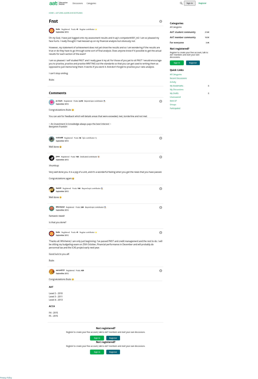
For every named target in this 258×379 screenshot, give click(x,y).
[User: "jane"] (51, 158)
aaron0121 (60, 270)
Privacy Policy (6, 377)
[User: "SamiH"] (51, 189)
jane (58, 156)
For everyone (189, 42)
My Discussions (176, 89)
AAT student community (189, 32)
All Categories (176, 27)
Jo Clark (59, 101)
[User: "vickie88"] (51, 139)
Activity (173, 82)
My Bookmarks (189, 85)
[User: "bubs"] (51, 30)
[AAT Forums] (58, 3)
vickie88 (59, 138)
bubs (58, 29)
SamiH (58, 188)
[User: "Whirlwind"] (51, 208)
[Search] (181, 3)
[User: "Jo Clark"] (51, 102)
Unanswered (175, 97)
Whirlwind (60, 207)
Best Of (173, 100)
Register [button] (113, 338)
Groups (173, 104)
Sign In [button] (97, 338)
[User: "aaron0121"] (51, 271)
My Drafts (189, 93)
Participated (175, 108)
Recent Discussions (178, 78)
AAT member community (189, 37)
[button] (160, 21)
